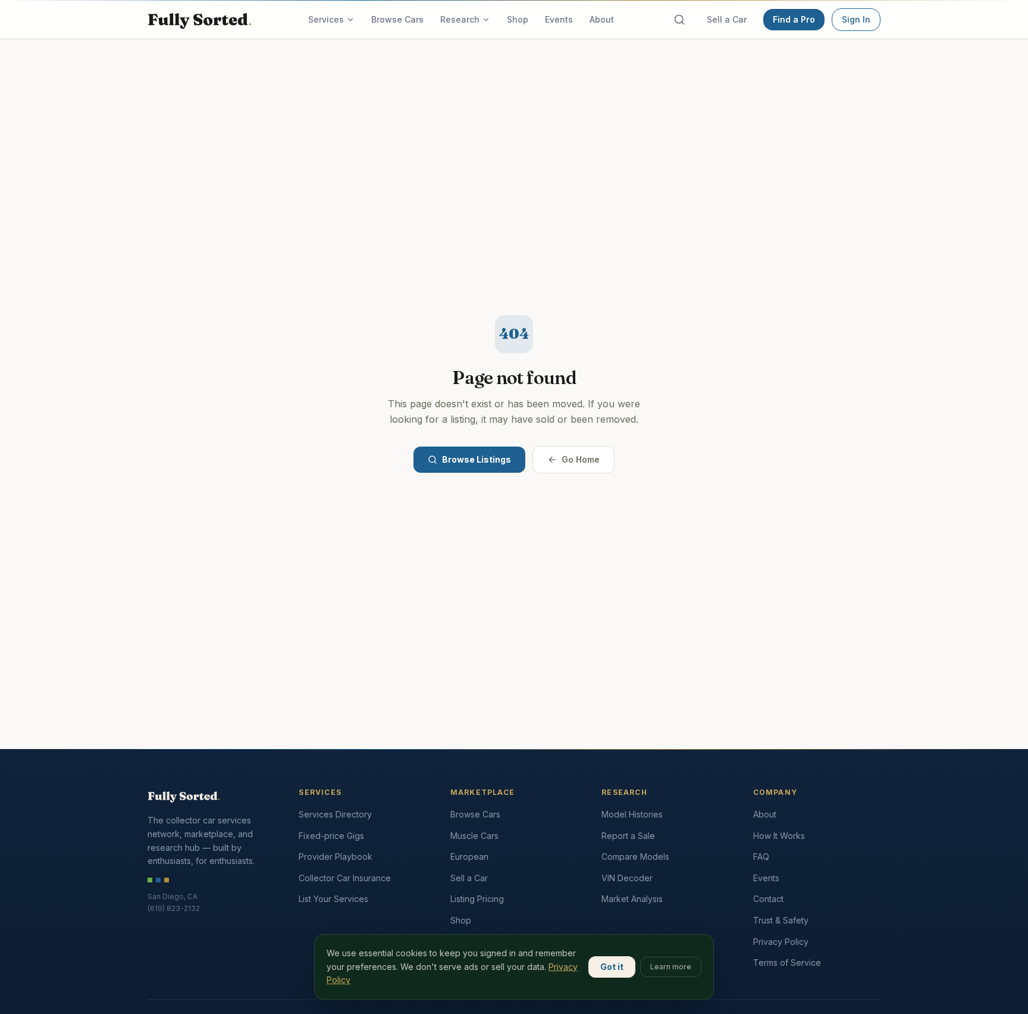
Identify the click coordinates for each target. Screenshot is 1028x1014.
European (469, 856)
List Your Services (333, 899)
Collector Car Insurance (345, 878)
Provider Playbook (335, 856)
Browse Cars (397, 19)
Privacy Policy (780, 942)
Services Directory (335, 814)
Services (326, 19)
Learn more (670, 966)
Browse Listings (476, 459)
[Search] (679, 19)
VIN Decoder (627, 878)
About (602, 19)
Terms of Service (787, 962)
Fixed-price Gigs (331, 836)
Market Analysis (632, 899)
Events (559, 19)
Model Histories (632, 814)
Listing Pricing (477, 899)
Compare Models (635, 856)
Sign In (856, 19)
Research (459, 19)
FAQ (761, 856)
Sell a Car (727, 19)
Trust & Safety (780, 920)
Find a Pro (794, 19)
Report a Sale (628, 836)
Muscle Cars (474, 836)
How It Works (779, 836)
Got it (611, 967)
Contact (768, 899)
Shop (517, 19)
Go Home (581, 459)
